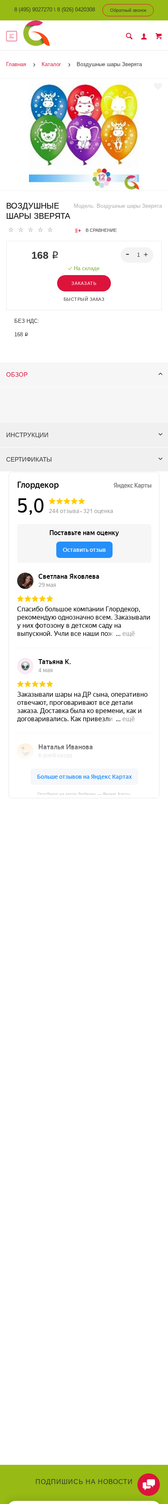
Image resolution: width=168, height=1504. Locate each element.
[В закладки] (158, 86)
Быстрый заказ (84, 299)
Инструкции (27, 434)
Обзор (17, 374)
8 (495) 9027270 (33, 10)
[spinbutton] (137, 255)
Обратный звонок (128, 10)
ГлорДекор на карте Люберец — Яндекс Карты (84, 793)
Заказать (84, 283)
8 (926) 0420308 (76, 10)
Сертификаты (29, 459)
